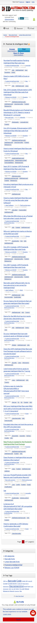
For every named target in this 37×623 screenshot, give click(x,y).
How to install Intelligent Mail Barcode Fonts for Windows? (18, 149)
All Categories (9, 556)
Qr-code (22, 589)
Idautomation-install (20, 160)
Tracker (7, 438)
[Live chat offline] (33, 613)
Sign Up (21, 2)
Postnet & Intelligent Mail (12, 65)
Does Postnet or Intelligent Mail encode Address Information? (18, 458)
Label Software (9, 205)
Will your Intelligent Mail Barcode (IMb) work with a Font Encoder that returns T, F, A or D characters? (18, 408)
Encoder (14, 362)
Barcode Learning (10, 480)
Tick (21, 241)
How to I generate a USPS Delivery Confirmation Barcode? (16, 525)
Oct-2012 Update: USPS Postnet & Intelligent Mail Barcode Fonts (16, 248)
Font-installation (9, 162)
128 (4, 581)
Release (27, 589)
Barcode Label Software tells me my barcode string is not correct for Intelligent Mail (17, 285)
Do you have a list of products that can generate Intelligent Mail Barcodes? (18, 302)
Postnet (26, 104)
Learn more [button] (7, 614)
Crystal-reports (12, 583)
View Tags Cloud (19, 596)
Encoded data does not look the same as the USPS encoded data (18, 425)
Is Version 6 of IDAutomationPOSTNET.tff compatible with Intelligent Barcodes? (18, 506)
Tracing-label (22, 210)
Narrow (14, 402)
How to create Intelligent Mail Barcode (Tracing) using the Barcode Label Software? (18, 200)
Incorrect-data (9, 297)
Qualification (8, 487)
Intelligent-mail (20, 86)
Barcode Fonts (13, 35)
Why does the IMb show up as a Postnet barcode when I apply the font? (18, 217)
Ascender (22, 436)
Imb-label (14, 210)
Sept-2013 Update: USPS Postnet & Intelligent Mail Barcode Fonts (16, 167)
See (5, 490)
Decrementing (16, 586)
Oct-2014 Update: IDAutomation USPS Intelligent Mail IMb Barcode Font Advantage (18, 130)
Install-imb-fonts (9, 160)
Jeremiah (27, 65)
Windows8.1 (15, 122)
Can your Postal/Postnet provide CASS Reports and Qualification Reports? (17, 476)
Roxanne (25, 97)
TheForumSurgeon (25, 205)
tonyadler (28, 493)
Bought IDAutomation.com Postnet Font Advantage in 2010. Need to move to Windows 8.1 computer (18, 112)
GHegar (27, 236)
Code (19, 580)
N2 (21, 402)
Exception (7, 72)
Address (7, 471)
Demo (27, 327)
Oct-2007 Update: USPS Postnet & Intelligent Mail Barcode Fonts (16, 266)
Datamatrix (6, 586)
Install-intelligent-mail (18, 158)
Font (28, 586)
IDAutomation (9, 19)
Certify (18, 484)
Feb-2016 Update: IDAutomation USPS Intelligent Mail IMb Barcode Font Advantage (18, 92)
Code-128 (24, 581)
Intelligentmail (19, 70)
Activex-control (24, 498)
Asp (6, 581)
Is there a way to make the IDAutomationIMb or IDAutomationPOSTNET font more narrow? (16, 390)
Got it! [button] (18, 619)
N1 (18, 402)
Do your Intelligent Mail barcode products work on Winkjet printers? (16, 334)
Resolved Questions (24, 50)
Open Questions (12, 50)
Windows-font (19, 162)
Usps (26, 86)
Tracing (27, 312)
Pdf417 (17, 589)
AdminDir (22, 117)
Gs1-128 (13, 589)
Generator (6, 589)
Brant (27, 413)
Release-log (8, 106)
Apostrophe (15, 241)
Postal (28, 484)
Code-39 (30, 581)
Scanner (17, 591)
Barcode (12, 580)
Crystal (5, 583)
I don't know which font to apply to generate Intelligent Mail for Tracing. (17, 370)
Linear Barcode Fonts (25, 35)
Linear (13, 72)
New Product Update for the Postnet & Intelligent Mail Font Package (17, 443)
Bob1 (21, 290)
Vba (21, 591)
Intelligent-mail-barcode (18, 102)
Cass (13, 484)
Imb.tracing (25, 362)
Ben (26, 81)
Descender (15, 436)
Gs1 (10, 589)
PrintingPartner (8, 513)
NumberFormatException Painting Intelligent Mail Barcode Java (16, 61)
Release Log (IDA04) (10, 97)
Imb (13, 70)
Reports (12, 591)
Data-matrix (25, 583)
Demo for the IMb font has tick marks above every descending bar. (17, 317)
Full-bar (28, 436)
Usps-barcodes (18, 104)
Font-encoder (8, 420)
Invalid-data (17, 297)
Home (5, 35)
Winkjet (14, 345)
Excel (25, 586)
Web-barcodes (16, 176)
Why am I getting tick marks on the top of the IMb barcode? (18, 232)
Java (26, 70)
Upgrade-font (24, 122)
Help (33, 2)
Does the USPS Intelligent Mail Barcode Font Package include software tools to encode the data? (18, 351)
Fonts (31, 586)
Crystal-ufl (19, 583)
